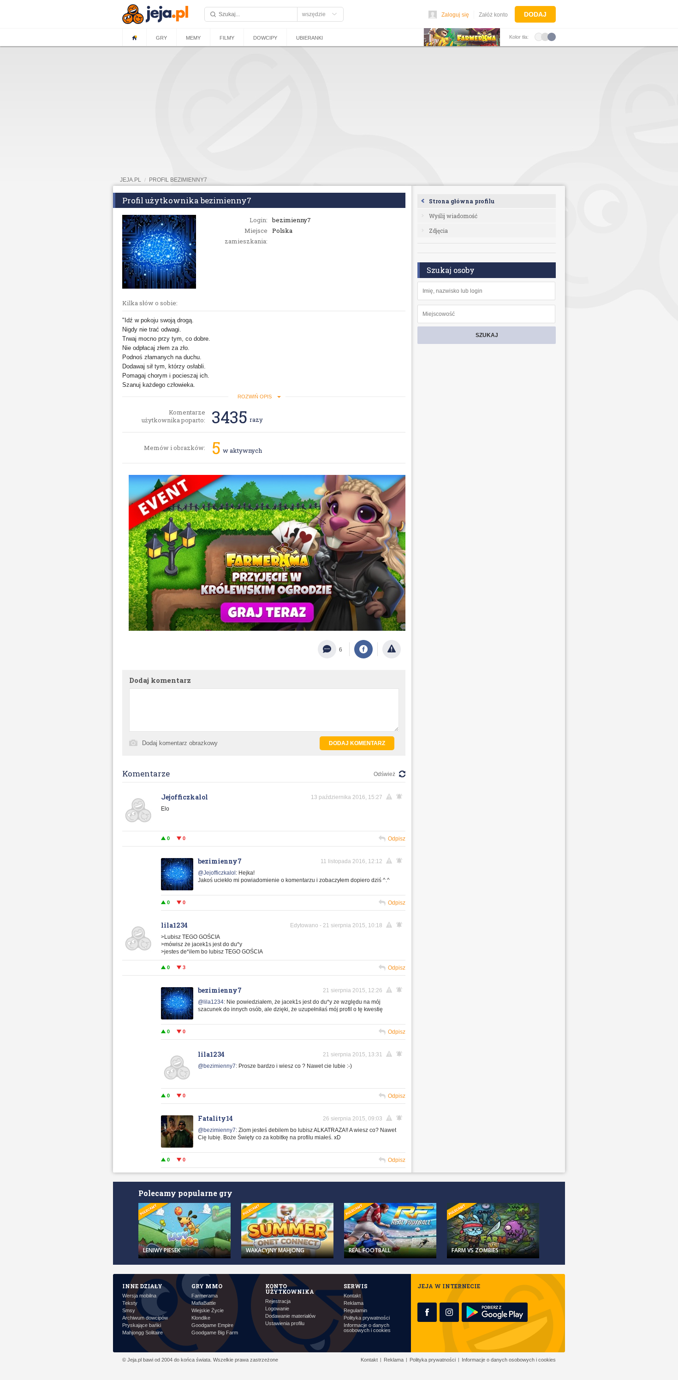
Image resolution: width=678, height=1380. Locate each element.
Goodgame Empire (212, 1325)
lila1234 (174, 925)
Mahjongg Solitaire (142, 1332)
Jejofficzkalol (184, 797)
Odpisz (396, 838)
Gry (161, 38)
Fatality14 (215, 1118)
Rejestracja (278, 1301)
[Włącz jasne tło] (539, 36)
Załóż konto (493, 15)
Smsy (128, 1310)
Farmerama (204, 1295)
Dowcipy (265, 38)
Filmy (227, 38)
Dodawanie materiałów (290, 1316)
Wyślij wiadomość (453, 215)
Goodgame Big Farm (214, 1332)
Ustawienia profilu (284, 1323)
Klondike (200, 1318)
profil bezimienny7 (178, 180)
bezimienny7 (220, 861)
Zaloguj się (455, 15)
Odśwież (384, 774)
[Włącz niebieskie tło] (551, 36)
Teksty (129, 1303)
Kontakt (352, 1295)
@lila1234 (211, 1002)
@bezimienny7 (217, 1066)
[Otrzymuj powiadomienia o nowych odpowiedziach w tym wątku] (400, 797)
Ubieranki (309, 38)
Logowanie (277, 1308)
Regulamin (355, 1310)
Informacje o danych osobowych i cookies (367, 1328)
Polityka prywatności (367, 1318)
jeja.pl (130, 180)
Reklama (353, 1303)
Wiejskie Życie (207, 1310)
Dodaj (535, 14)
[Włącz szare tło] (545, 36)
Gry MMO (206, 1286)
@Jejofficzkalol (217, 873)
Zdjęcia (438, 230)
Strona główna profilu (461, 201)
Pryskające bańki (141, 1325)
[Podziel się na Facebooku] (363, 649)
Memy (193, 38)
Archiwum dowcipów (145, 1318)
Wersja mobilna (139, 1295)
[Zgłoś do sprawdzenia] (391, 649)
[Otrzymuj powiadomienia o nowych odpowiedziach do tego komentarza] (400, 861)
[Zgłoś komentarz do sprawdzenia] (390, 797)
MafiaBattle (203, 1303)
